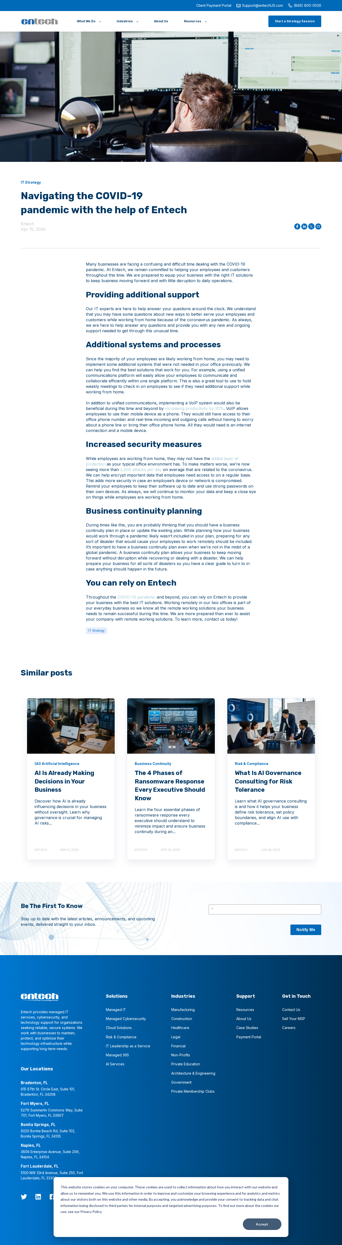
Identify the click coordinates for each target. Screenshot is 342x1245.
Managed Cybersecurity (126, 1018)
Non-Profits (180, 1055)
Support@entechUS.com (262, 5)
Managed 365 (117, 1055)
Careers (288, 1028)
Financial (178, 1046)
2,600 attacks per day (141, 469)
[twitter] (24, 1197)
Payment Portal (248, 1037)
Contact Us (291, 1009)
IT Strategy (96, 630)
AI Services (115, 1064)
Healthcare (180, 1028)
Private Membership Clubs (193, 1091)
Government (181, 1082)
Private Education (185, 1064)
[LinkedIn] (38, 1197)
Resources (245, 1009)
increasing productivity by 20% (194, 408)
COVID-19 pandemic (136, 597)
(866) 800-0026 (307, 5)
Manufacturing (183, 1009)
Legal (175, 1037)
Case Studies (247, 1028)
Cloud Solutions (119, 1028)
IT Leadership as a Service (128, 1046)
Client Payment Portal (213, 5)
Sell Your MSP (293, 1018)
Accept (262, 1224)
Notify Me (305, 930)
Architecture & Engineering (193, 1073)
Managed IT (116, 1009)
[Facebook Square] (52, 1197)
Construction (181, 1018)
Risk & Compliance (121, 1037)
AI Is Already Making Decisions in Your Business (64, 781)
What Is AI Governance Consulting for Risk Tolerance (268, 781)
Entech (27, 223)
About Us (243, 1018)
